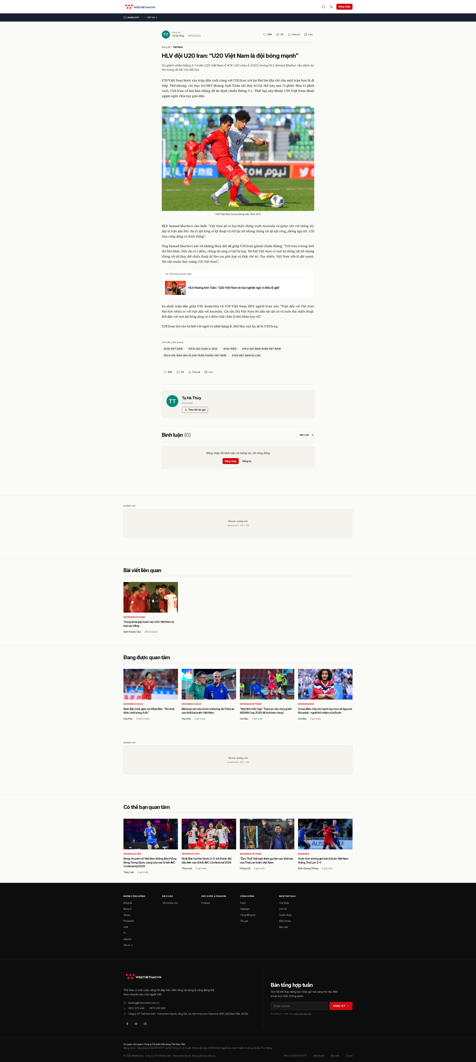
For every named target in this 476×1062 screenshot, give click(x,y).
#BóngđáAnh (306, 704)
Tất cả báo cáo (170, 902)
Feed (242, 902)
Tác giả (244, 920)
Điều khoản (285, 920)
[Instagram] (145, 1023)
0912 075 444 (136, 1008)
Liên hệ (283, 908)
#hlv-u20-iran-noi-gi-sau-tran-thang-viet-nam (195, 355)
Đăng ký (246, 461)
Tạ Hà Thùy (178, 35)
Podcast (205, 902)
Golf (125, 927)
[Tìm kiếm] (323, 6)
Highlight (245, 908)
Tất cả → (152, 17)
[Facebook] (127, 1023)
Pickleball (128, 920)
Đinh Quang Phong (308, 868)
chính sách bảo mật (302, 1013)
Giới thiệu (284, 902)
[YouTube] (136, 1023)
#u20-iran (229, 348)
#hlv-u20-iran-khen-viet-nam (261, 348)
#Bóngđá (303, 854)
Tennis (126, 914)
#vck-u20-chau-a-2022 (203, 348)
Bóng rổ (127, 908)
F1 (124, 932)
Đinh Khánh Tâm (132, 631)
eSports (127, 939)
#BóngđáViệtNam (134, 617)
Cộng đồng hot (247, 914)
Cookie (349, 1055)
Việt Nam (178, 47)
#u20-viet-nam (173, 348)
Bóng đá (166, 47)
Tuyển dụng (285, 914)
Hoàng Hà (245, 868)
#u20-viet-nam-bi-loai (246, 355)
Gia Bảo (244, 718)
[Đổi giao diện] (331, 6)
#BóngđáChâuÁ (133, 704)
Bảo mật (283, 927)
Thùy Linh (128, 872)
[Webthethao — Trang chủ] (140, 6)
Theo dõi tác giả (196, 409)
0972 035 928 (157, 1008)
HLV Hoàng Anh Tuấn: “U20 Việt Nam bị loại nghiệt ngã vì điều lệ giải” (234, 288)
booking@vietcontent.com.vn (143, 1002)
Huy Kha (128, 718)
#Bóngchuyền (132, 854)
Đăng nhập (344, 6)
